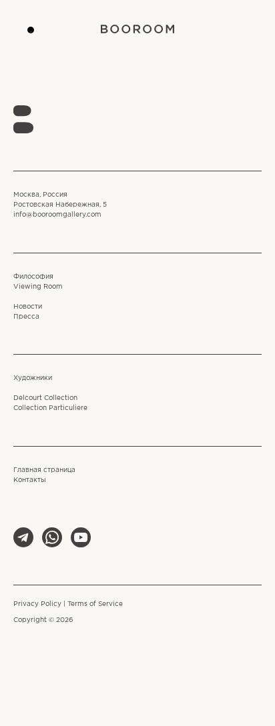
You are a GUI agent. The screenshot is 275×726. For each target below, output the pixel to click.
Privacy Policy (37, 604)
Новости (27, 307)
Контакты (29, 480)
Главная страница (44, 470)
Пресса (26, 317)
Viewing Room (38, 287)
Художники (32, 378)
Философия (33, 277)
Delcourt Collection (45, 398)
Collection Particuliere (50, 408)
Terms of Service (95, 604)
